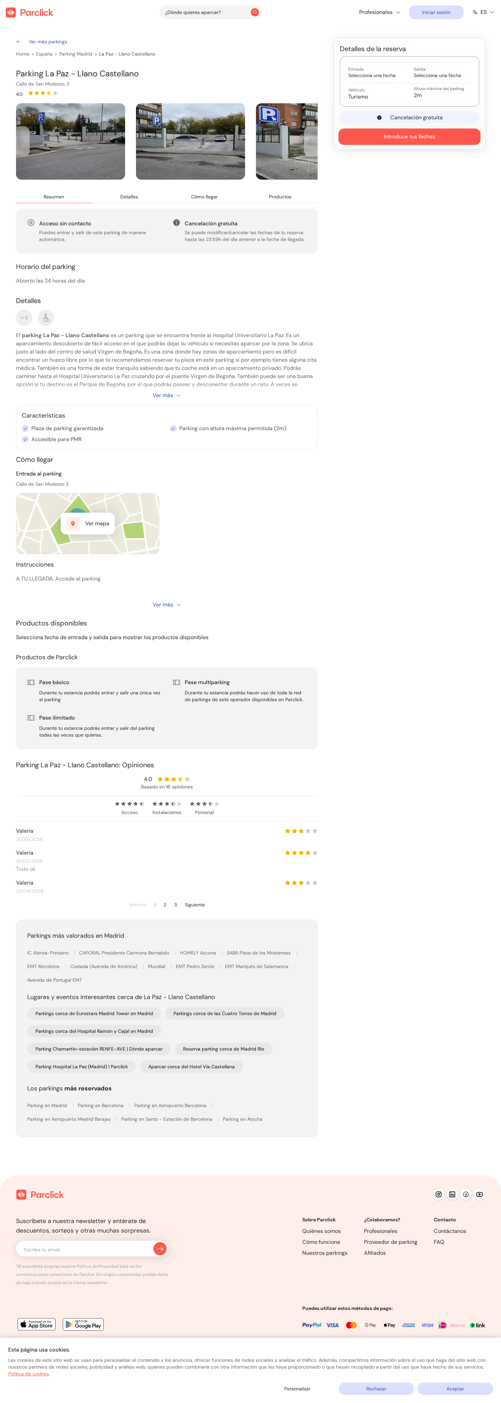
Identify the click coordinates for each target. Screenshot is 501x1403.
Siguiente (195, 905)
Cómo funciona (321, 1242)
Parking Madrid (75, 54)
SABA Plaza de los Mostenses (259, 953)
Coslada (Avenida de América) (104, 966)
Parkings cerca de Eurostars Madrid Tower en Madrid (94, 1013)
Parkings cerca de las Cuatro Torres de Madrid (224, 1013)
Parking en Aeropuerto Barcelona (171, 1105)
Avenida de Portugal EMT (54, 980)
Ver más (163, 395)
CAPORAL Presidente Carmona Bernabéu (125, 953)
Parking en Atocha (242, 1119)
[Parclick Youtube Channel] (479, 1194)
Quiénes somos (321, 1231)
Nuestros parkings (325, 1252)
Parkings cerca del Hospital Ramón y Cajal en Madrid (94, 1031)
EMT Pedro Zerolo (196, 966)
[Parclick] (29, 12)
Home (22, 54)
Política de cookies (28, 1374)
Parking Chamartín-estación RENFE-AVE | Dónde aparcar (99, 1049)
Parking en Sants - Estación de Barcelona (167, 1119)
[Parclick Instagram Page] (438, 1194)
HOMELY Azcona (198, 953)
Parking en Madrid (48, 1105)
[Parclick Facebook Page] (465, 1194)
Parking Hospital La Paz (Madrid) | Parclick (81, 1066)
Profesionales (380, 1231)
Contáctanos (450, 1231)
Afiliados (375, 1252)
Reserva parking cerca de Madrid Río (223, 1049)
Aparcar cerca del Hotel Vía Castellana (191, 1066)
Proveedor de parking (391, 1242)
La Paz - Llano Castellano (127, 54)
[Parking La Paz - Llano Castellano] (70, 141)
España (44, 54)
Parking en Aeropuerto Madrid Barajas (69, 1119)
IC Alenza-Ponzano (48, 953)
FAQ (439, 1242)
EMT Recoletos (44, 966)
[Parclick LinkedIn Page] (452, 1194)
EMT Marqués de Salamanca (257, 966)
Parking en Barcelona (101, 1105)
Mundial (157, 966)
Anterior (138, 905)
